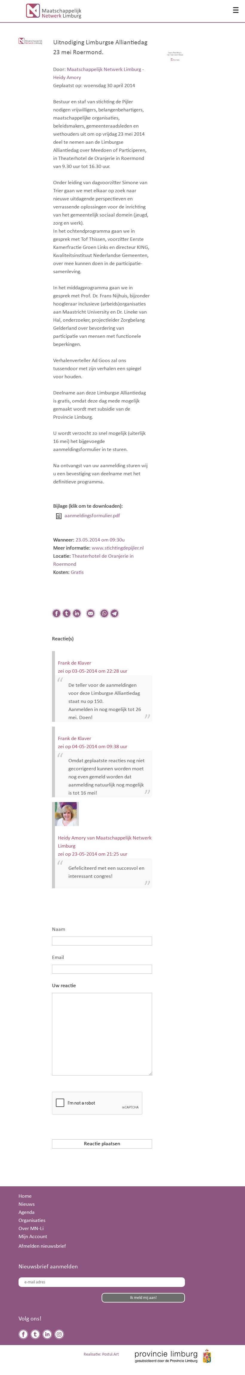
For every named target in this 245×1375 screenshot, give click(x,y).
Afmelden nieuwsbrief (42, 1246)
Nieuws (27, 1204)
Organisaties (32, 1220)
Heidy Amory (67, 77)
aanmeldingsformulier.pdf (92, 515)
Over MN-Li (31, 1228)
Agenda (27, 1212)
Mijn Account (33, 1236)
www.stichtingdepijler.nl (117, 548)
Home (25, 1196)
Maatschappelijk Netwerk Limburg (104, 69)
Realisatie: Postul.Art (101, 1354)
